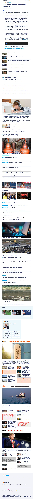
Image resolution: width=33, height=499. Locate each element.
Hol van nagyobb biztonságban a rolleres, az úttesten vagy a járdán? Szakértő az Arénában (7, 190)
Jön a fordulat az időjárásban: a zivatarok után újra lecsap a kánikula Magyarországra (16, 360)
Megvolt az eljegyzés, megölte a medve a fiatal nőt (16, 280)
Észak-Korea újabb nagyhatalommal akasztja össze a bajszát (12, 272)
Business (9, 430)
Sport (9, 46)
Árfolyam (17, 341)
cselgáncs (10, 48)
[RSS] (25, 496)
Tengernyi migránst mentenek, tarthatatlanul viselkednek (11, 165)
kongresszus (18, 48)
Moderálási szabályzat (13, 496)
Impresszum (18, 495)
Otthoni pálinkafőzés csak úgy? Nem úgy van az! (11, 153)
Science (21, 430)
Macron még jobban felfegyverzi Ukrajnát (9, 270)
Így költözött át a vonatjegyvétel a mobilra (15, 162)
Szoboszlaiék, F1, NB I (11, 207)
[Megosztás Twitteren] (4, 10)
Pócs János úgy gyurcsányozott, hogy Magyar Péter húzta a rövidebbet (14, 277)
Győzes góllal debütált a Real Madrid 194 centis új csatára (18, 205)
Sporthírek (10, 485)
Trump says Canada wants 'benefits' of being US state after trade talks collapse (15, 449)
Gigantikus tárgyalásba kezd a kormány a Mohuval (10, 167)
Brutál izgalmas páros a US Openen (11, 202)
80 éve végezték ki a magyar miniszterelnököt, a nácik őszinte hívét (13, 304)
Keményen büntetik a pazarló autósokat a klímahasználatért (12, 267)
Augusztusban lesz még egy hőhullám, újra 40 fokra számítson (13, 219)
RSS (20, 496)
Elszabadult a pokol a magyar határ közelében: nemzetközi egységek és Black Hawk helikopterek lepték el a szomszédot (8, 416)
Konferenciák (22, 341)
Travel (17, 430)
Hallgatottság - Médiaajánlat (12, 495)
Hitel (13, 386)
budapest (6, 48)
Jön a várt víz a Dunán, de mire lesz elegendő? (10, 135)
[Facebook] (27, 496)
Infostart (4, 8)
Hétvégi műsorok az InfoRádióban (11, 275)
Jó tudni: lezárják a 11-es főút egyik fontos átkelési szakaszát (12, 170)
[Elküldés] (5, 10)
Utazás (21, 386)
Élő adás (8, 331)
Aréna (24, 485)
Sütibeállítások (4, 497)
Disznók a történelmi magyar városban (8, 177)
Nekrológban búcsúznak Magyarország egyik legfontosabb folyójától (13, 217)
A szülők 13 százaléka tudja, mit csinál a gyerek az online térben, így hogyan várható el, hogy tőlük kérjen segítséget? (15, 118)
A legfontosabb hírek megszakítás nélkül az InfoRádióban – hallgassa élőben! (22, 200)
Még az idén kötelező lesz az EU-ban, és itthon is (11, 237)
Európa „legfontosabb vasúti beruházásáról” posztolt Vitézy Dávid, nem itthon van (15, 172)
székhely (22, 48)
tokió (14, 48)
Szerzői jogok (18, 496)
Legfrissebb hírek (11, 484)
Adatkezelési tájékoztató (5, 496)
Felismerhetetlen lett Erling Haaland (11, 157)
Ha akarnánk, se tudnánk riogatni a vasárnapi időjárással (12, 257)
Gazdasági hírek (18, 485)
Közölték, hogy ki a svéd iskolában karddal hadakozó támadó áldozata (13, 210)
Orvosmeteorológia (4, 485)
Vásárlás (16, 386)
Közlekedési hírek (18, 484)
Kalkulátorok (26, 386)
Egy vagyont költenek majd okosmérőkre (9, 282)
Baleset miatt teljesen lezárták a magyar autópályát (8, 372)
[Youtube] (30, 496)
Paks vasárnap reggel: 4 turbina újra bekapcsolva (11, 134)
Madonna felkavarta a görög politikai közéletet (8, 199)
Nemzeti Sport (25, 39)
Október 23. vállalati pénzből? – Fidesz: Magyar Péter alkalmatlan (14, 131)
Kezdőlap (6, 46)
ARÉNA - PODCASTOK (5, 0)
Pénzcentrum (11, 341)
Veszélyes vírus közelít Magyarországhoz (9, 175)
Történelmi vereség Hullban (7, 215)
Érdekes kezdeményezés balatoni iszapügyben (10, 255)
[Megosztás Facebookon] (3, 10)
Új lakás (27, 341)
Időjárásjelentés (25, 484)
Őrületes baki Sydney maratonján (7, 212)
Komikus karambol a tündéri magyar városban (9, 301)
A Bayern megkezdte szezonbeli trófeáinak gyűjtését (22, 189)
